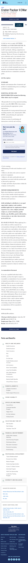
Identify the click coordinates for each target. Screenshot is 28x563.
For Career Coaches (20, 544)
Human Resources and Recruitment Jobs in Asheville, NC (14, 516)
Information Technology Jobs (13, 548)
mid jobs (5, 494)
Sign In (20, 2)
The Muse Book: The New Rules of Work (22, 540)
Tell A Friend (21, 547)
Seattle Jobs (12, 541)
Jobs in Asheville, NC (8, 512)
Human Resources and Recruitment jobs (13, 491)
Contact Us (3, 552)
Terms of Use (3, 548)
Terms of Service (20, 156)
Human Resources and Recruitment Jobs (13, 514)
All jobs (5, 498)
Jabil (2, 7)
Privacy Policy (6, 158)
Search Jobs (3, 541)
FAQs (2, 539)
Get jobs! (14, 151)
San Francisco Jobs (14, 539)
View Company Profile (9, 38)
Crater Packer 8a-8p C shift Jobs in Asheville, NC (12, 509)
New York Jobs (13, 537)
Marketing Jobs (13, 546)
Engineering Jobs (13, 543)
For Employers (21, 537)
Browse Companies (5, 543)
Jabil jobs (5, 496)
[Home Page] (5, 3)
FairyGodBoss (4, 554)
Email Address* (8, 140)
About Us (3, 537)
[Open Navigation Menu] (25, 2)
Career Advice (4, 546)
